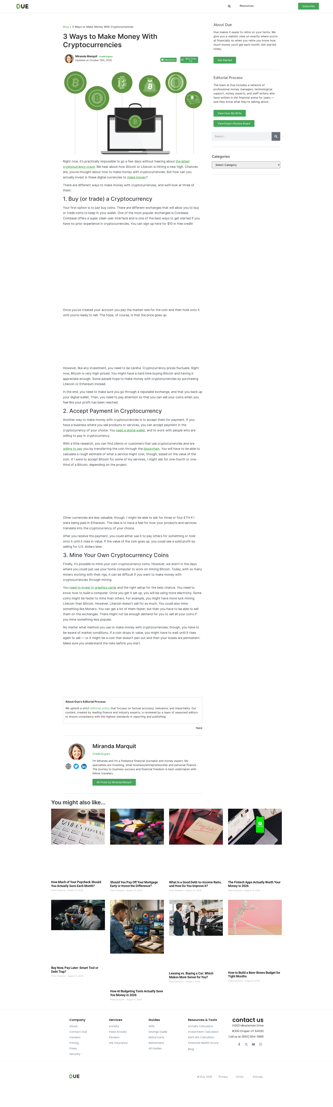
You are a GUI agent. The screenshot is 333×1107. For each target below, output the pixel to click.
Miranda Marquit (114, 746)
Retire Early (156, 1037)
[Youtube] (253, 1044)
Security (74, 1054)
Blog (66, 26)
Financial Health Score (203, 1043)
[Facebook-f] (239, 1044)
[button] (229, 6)
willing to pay (72, 449)
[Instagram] (260, 1044)
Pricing (74, 1043)
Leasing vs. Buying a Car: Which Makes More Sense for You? (191, 975)
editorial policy (100, 708)
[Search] (276, 136)
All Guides (155, 1048)
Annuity (114, 1026)
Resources (247, 5)
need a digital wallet (130, 430)
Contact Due (78, 1032)
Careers (74, 1037)
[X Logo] (246, 1044)
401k (151, 1026)
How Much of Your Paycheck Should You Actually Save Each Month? (76, 884)
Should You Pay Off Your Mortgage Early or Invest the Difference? (134, 884)
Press (73, 1048)
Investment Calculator (203, 1032)
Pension (114, 1037)
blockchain (152, 449)
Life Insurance (118, 1043)
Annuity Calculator (200, 1026)
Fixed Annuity (118, 1032)
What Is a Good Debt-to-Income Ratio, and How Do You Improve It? (195, 884)
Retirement (156, 1043)
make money (136, 177)
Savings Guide (157, 1032)
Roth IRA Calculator (201, 1037)
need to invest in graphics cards (92, 587)
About (73, 1026)
